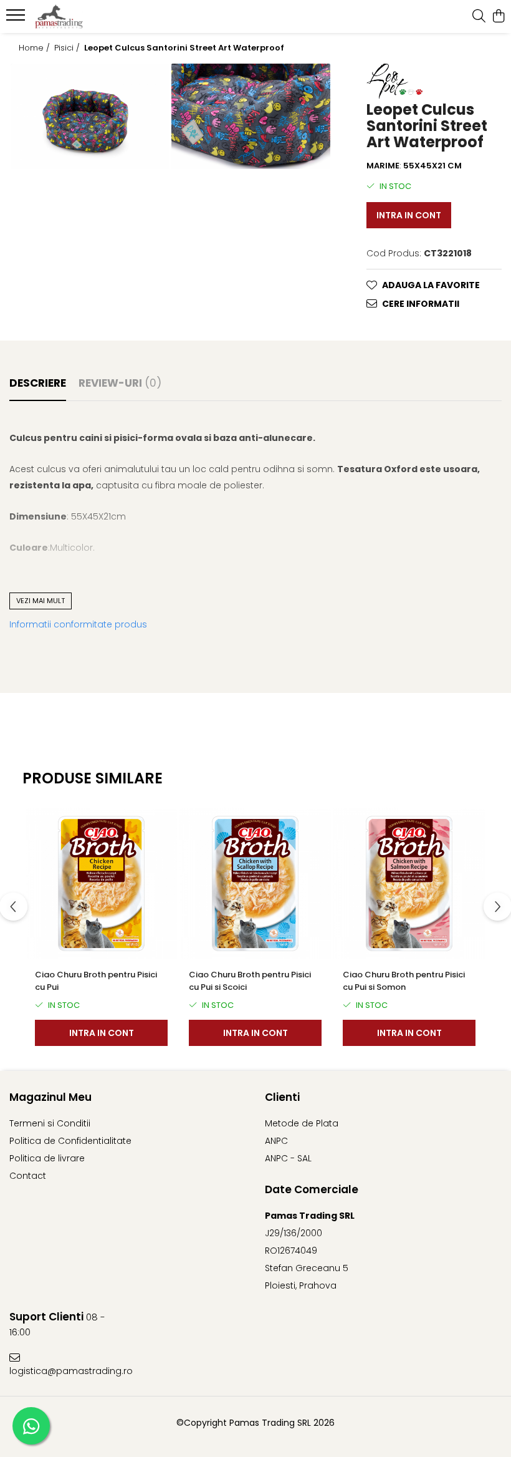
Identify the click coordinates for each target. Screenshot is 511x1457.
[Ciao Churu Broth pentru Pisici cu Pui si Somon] (409, 883)
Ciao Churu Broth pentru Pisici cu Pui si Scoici (250, 981)
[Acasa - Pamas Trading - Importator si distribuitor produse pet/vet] (85, 16)
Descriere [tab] (37, 382)
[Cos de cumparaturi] (498, 16)
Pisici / (68, 48)
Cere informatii (420, 304)
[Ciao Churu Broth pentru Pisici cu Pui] (101, 883)
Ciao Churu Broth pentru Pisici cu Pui (96, 981)
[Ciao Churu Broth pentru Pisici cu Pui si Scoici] (255, 883)
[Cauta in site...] (478, 16)
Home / (35, 48)
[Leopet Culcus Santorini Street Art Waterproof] (90, 117)
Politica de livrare (47, 1158)
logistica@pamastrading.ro (68, 1371)
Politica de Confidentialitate (70, 1141)
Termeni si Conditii (49, 1123)
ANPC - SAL (288, 1158)
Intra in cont (408, 215)
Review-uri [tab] (120, 382)
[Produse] (17, 18)
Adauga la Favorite (431, 285)
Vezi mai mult (40, 601)
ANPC (276, 1141)
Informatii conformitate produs (78, 624)
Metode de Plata (301, 1123)
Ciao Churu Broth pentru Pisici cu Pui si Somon (404, 981)
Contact (27, 1175)
